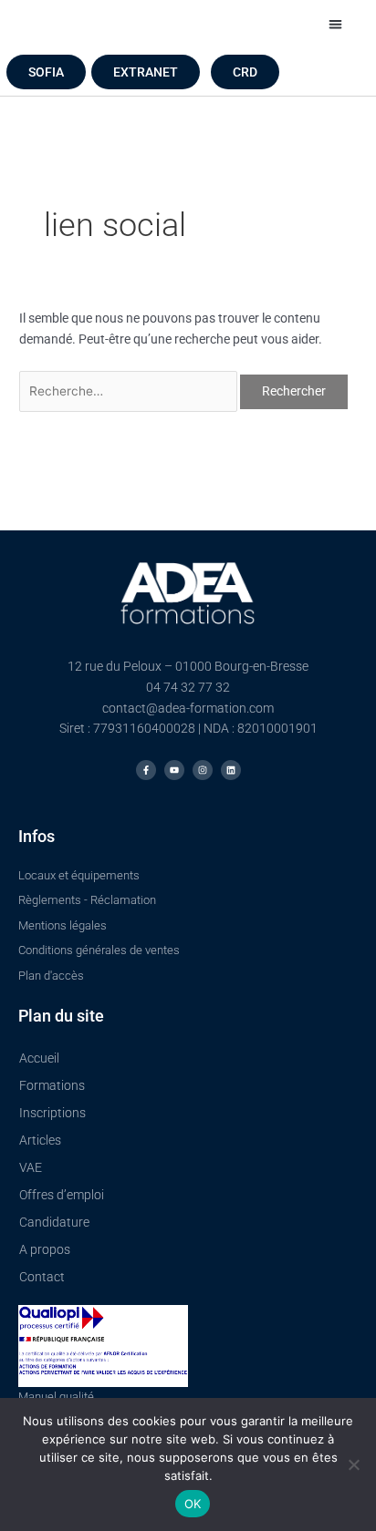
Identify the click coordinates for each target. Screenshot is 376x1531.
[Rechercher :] (129, 391)
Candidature (54, 1222)
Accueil (39, 1058)
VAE (30, 1167)
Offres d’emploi (61, 1194)
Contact (42, 1276)
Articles (40, 1140)
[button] (335, 24)
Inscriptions (52, 1112)
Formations (52, 1085)
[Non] (353, 1464)
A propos (44, 1249)
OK (193, 1503)
